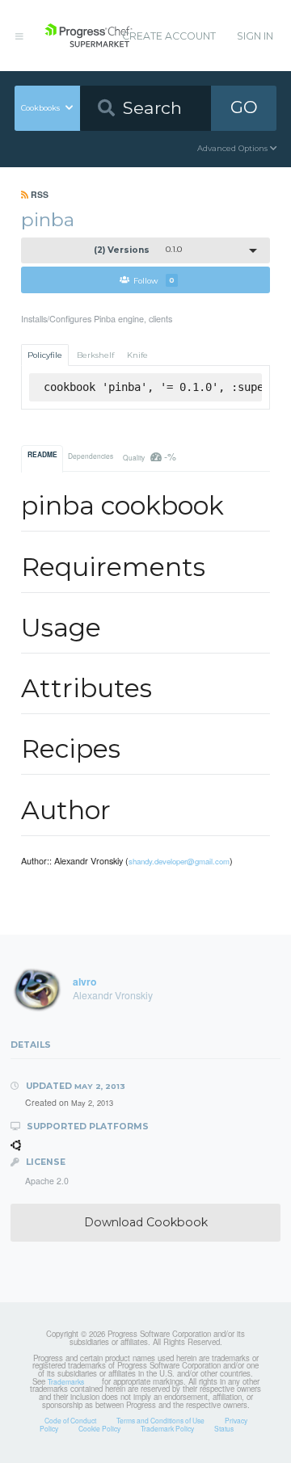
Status (224, 1428)
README (42, 455)
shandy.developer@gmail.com (179, 861)
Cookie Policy (99, 1428)
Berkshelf (95, 355)
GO (244, 107)
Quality (149, 456)
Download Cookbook (146, 1222)
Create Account (169, 36)
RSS (38, 194)
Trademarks (66, 1381)
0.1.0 (138, 250)
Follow (154, 279)
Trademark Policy (167, 1428)
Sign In (255, 36)
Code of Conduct (70, 1420)
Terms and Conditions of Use (160, 1420)
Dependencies (90, 455)
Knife (137, 355)
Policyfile (44, 355)
